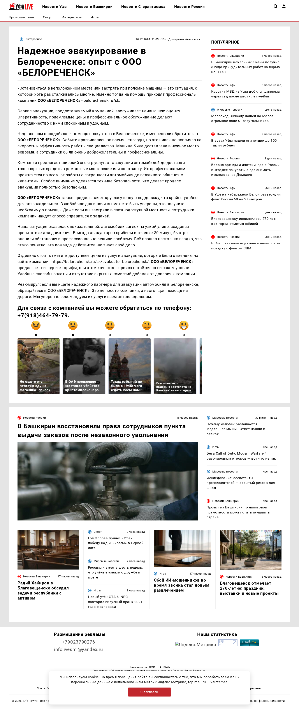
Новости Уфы (226, 85)
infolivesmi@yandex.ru (78, 649)
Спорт (98, 531)
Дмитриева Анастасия (184, 39)
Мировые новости (229, 109)
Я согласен (149, 692)
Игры (216, 447)
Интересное (33, 39)
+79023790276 (78, 642)
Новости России (228, 158)
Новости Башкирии (230, 55)
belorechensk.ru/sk (101, 100)
